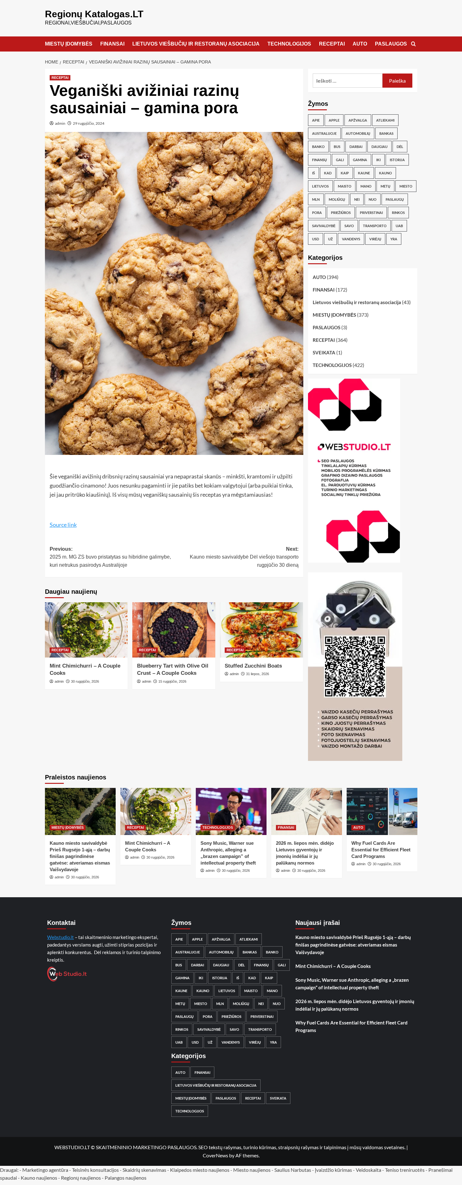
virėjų (375, 239)
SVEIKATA (324, 352)
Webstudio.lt (60, 937)
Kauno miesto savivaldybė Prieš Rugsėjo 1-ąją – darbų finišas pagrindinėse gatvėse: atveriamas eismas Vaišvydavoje (80, 856)
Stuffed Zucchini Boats (253, 666)
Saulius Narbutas (292, 1170)
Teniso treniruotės (405, 1170)
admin (60, 123)
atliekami (385, 120)
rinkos (398, 212)
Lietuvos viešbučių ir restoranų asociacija (357, 302)
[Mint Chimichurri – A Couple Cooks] (86, 630)
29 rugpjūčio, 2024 (88, 123)
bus (337, 147)
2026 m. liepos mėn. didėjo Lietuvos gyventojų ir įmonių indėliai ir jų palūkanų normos (354, 1005)
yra (393, 239)
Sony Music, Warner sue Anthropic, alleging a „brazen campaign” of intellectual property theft (352, 983)
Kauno (385, 173)
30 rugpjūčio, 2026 (85, 681)
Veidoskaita (368, 1170)
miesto (405, 186)
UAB (399, 226)
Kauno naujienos (39, 1178)
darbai (355, 147)
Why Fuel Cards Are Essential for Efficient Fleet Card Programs (380, 849)
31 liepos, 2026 (257, 674)
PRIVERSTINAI (371, 212)
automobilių (358, 133)
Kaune (364, 173)
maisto (344, 186)
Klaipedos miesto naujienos (199, 1170)
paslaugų (395, 199)
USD (315, 239)
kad (328, 173)
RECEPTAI (332, 43)
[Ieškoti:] (348, 81)
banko (318, 147)
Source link (63, 524)
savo (349, 226)
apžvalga (358, 120)
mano (365, 186)
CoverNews (215, 1155)
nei (357, 199)
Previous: (110, 557)
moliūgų (337, 199)
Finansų (319, 160)
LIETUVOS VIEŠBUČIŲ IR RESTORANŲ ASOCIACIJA (196, 43)
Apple (334, 120)
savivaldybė (323, 226)
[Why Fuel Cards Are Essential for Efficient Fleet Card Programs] (382, 811)
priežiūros (341, 212)
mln (316, 199)
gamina (360, 160)
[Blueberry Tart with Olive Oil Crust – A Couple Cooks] (173, 630)
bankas (386, 133)
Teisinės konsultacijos (95, 1170)
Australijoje (324, 133)
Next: (244, 557)
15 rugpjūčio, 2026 (172, 681)
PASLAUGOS (391, 43)
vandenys (351, 239)
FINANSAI (112, 43)
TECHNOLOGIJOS (289, 43)
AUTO (360, 43)
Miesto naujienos (252, 1170)
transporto (375, 226)
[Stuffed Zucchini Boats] (261, 630)
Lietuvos (320, 186)
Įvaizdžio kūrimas (333, 1170)
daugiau (379, 147)
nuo (373, 199)
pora (317, 212)
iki (378, 160)
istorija (397, 160)
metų (385, 186)
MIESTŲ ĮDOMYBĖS (68, 43)
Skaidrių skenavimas (144, 1170)
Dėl (400, 147)
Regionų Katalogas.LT (94, 14)
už (330, 239)
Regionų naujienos (81, 1178)
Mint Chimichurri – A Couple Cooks (333, 966)
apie (316, 120)
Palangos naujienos (125, 1178)
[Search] (413, 44)
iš (313, 173)
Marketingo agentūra (45, 1170)
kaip (345, 173)
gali (340, 160)
